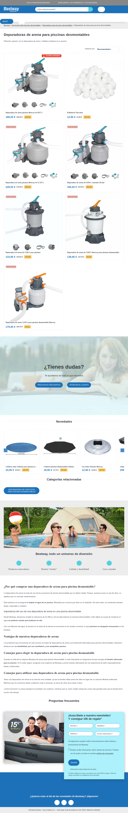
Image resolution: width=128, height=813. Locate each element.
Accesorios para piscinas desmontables (26, 25)
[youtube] (71, 802)
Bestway (7, 25)
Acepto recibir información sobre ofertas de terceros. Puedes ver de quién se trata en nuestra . (94, 751)
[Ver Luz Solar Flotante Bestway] (98, 451)
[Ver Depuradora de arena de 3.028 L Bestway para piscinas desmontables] (94, 226)
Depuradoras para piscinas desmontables (57, 25)
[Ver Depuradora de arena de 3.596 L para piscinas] (33, 226)
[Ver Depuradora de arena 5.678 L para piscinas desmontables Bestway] (33, 296)
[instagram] (64, 802)
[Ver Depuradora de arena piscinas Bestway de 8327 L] (33, 87)
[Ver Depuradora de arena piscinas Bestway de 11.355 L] (33, 156)
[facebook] (57, 802)
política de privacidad (104, 753)
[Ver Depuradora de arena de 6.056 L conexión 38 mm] (94, 156)
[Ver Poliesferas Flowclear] (94, 87)
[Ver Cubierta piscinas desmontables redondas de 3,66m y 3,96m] (60, 451)
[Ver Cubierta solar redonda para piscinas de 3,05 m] (21, 451)
